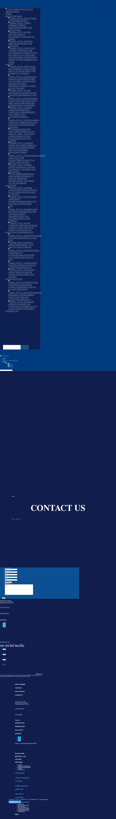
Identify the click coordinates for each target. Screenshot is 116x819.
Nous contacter (18, 714)
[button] (7, 363)
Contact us (12, 311)
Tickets (20, 764)
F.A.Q (17, 814)
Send (4, 598)
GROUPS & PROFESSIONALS (19, 232)
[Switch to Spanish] (10, 365)
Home (9, 14)
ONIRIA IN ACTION (14, 279)
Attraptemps (32, 799)
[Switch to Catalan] (10, 366)
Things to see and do (24, 766)
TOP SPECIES (21, 811)
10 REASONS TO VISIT (23, 809)
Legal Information (44, 799)
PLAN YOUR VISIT (14, 16)
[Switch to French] (10, 364)
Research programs (24, 767)
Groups (20, 768)
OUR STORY (21, 804)
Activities (11, 185)
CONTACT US (21, 769)
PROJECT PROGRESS (23, 807)
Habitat (10, 64)
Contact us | (14, 802)
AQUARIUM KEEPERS (23, 810)
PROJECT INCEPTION (23, 805)
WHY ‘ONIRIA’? (21, 806)
